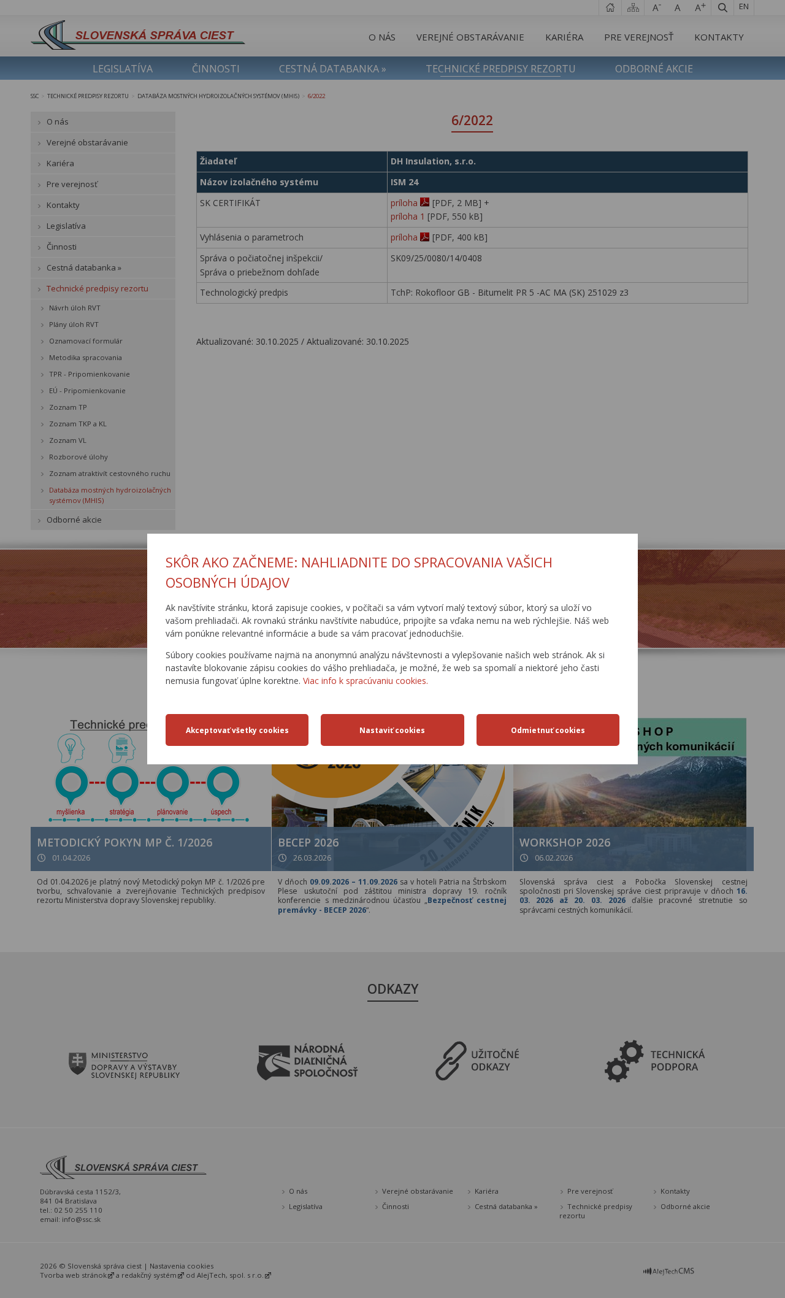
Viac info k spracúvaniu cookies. (365, 680)
